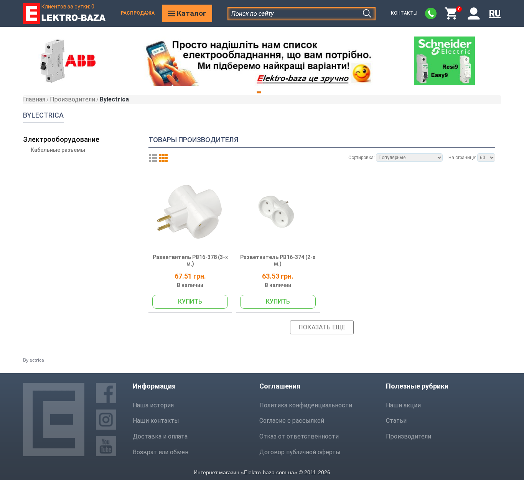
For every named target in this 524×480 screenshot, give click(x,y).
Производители (72, 99)
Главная (34, 99)
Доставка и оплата (160, 436)
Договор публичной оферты (300, 452)
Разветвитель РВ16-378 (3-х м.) (190, 260)
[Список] (153, 158)
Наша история (153, 405)
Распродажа (138, 13)
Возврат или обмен (160, 452)
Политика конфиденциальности (305, 405)
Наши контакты (156, 420)
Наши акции (403, 405)
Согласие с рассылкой (291, 420)
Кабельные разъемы (58, 150)
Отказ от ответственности (299, 436)
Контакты (404, 13)
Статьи (396, 420)
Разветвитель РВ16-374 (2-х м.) (277, 260)
